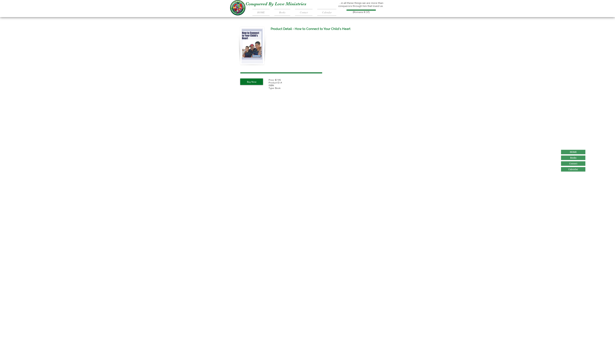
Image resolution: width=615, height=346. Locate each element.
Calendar (573, 169)
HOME (573, 152)
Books (573, 157)
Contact (573, 163)
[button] (251, 81)
